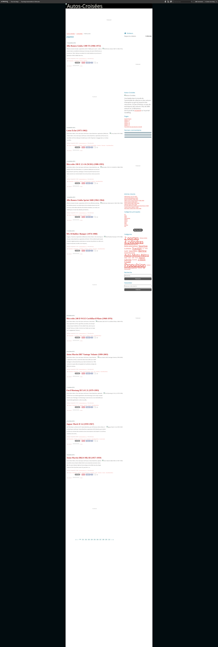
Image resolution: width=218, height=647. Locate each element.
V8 (144, 268)
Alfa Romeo (127, 218)
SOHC (129, 257)
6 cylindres (127, 248)
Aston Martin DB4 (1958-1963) (131, 203)
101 (83, 539)
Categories (79, 33)
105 (95, 539)
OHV (133, 257)
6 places (148, 264)
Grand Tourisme (129, 253)
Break (136, 257)
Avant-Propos (127, 119)
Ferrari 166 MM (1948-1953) (131, 199)
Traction (137, 248)
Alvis (125, 222)
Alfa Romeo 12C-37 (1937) (130, 196)
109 (106, 539)
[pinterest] (171, 2)
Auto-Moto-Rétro (136, 255)
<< (76, 539)
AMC (125, 223)
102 (86, 539)
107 (100, 539)
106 (97, 539)
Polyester (140, 267)
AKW (125, 217)
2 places (141, 260)
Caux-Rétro (133, 251)
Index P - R (127, 124)
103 (89, 539)
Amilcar (126, 225)
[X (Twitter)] (168, 2)
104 (92, 539)
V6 (143, 248)
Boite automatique (131, 246)
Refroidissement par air (131, 244)
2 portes (131, 238)
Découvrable (127, 269)
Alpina (125, 219)
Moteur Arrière (143, 238)
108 (103, 539)
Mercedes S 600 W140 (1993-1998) (132, 208)
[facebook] (165, 2)
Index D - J (126, 121)
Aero (125, 215)
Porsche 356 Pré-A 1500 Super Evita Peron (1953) (136, 205)
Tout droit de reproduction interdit (133, 127)
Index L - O (127, 123)
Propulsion (135, 265)
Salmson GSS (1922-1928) (130, 204)
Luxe (126, 251)
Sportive (143, 246)
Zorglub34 (137, 110)
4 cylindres (133, 242)
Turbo (146, 248)
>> (113, 539)
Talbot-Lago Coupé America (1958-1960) (134, 200)
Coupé (127, 262)
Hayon (142, 258)
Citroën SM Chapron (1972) (131, 198)
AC (125, 214)
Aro (125, 226)
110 (109, 539)
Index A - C (127, 120)
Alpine (125, 221)
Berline (142, 251)
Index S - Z (127, 125)
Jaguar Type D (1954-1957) (130, 202)
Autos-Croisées (70, 33)
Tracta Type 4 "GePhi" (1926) (131, 207)
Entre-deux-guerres (130, 268)
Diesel (125, 257)
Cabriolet (127, 259)
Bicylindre (134, 259)
